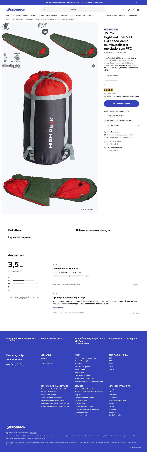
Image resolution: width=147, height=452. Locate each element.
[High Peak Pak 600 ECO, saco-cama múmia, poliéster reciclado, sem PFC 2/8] (26, 46)
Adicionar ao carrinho (121, 104)
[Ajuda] (128, 9)
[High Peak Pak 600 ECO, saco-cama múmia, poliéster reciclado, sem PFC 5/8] (74, 190)
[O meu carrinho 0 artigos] (138, 9)
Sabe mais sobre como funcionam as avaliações (22, 297)
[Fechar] (139, 2)
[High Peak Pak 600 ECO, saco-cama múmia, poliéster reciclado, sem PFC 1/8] (74, 46)
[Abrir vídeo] (93, 65)
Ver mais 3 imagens (87, 209)
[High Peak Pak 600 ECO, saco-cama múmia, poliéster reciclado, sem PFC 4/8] (26, 190)
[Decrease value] (106, 82)
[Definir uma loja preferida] (123, 9)
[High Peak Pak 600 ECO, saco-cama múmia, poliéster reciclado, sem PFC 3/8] (50, 118)
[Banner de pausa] (135, 2)
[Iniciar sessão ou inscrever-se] (133, 9)
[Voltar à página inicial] (15, 9)
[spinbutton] (111, 83)
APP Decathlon (111, 15)
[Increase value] (116, 82)
